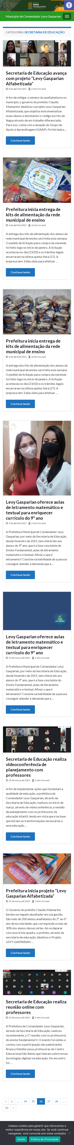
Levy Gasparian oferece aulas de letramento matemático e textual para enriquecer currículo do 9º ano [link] (35, 510)
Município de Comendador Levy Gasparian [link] (33, 16)
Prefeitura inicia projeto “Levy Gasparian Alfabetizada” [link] (36, 893)
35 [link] (33, 1101)
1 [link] (12, 1101)
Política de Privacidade (44, 1139)
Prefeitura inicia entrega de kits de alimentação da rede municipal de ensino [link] (33, 215)
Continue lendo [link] (20, 140)
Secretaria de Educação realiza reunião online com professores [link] (36, 1007)
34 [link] (25, 1101)
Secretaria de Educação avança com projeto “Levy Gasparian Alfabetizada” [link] (36, 78)
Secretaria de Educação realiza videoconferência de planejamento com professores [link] (36, 767)
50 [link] (6, 1107)
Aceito (21, 1139)
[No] (69, 1133)
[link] (69, 5)
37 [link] (48, 1101)
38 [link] (56, 1101)
